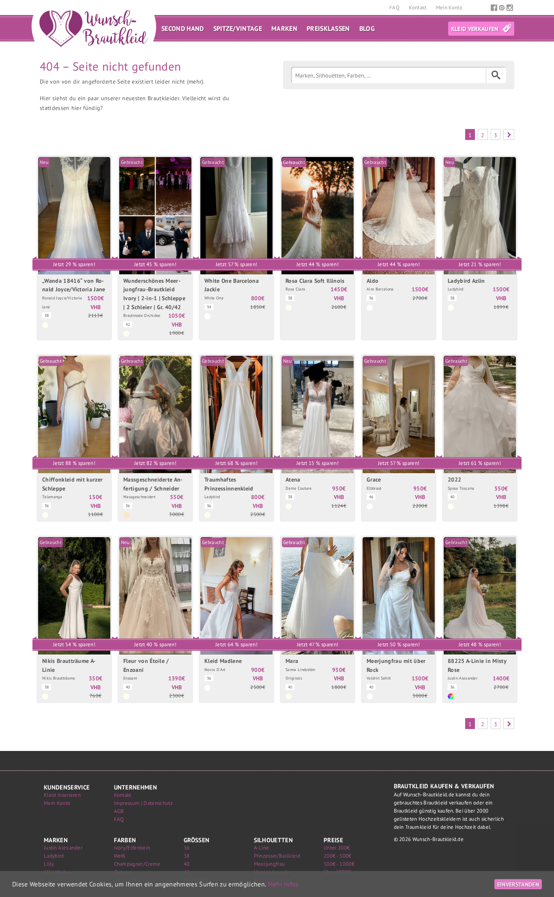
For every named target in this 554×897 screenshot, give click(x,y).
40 (187, 863)
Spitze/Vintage (237, 28)
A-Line (261, 847)
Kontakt (418, 7)
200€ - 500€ (338, 855)
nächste (508, 134)
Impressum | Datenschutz (143, 803)
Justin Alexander (63, 847)
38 (187, 855)
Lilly (49, 863)
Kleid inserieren (62, 795)
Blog (367, 28)
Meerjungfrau (269, 863)
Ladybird (54, 855)
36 (187, 847)
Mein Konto (449, 7)
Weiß (120, 855)
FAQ (395, 7)
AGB (119, 811)
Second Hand (182, 28)
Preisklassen (328, 28)
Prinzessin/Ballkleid (277, 855)
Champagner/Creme (137, 863)
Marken (284, 28)
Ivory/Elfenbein (132, 847)
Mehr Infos (283, 884)
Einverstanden (518, 884)
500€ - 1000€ (339, 863)
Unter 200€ (337, 847)
